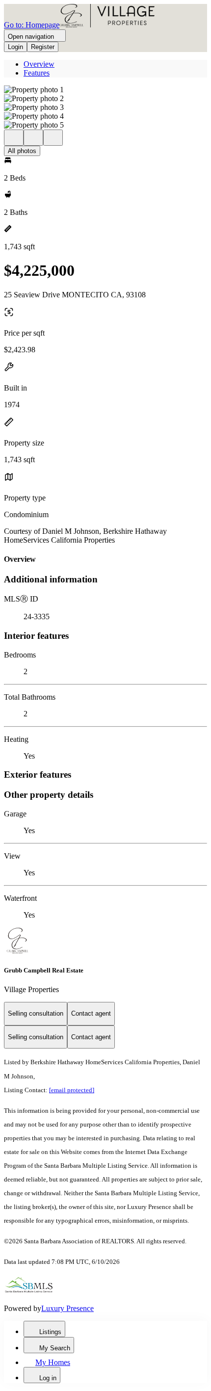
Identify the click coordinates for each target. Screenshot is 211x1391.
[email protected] (71, 1090)
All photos (22, 151)
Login (15, 47)
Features (37, 73)
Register (42, 47)
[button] (105, 89)
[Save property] (33, 138)
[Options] (14, 138)
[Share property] (53, 138)
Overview (39, 64)
